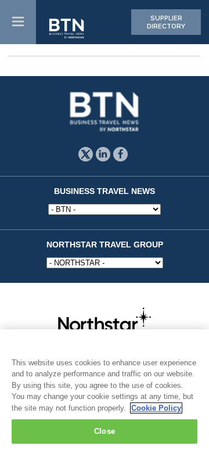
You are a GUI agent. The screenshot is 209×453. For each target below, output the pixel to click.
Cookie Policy (156, 408)
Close (104, 431)
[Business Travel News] (67, 29)
